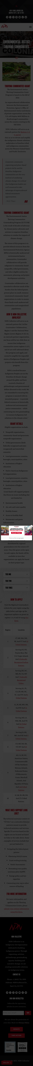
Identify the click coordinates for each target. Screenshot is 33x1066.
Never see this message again (16, 538)
